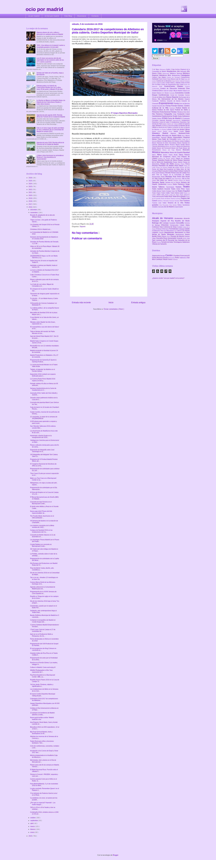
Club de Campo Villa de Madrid (172, 90)
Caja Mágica (162, 77)
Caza (173, 81)
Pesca (183, 164)
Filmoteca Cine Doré (183, 112)
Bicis (170, 75)
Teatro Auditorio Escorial (161, 189)
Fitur (154, 114)
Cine (188, 88)
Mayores (175, 133)
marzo (32, 826)
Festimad (173, 108)
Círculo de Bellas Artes (159, 97)
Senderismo (162, 184)
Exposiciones (166, 103)
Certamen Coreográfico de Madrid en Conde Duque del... (43, 621)
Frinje (175, 114)
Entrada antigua (138, 302)
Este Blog (68, 16)
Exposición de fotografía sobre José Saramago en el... (42, 450)
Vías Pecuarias (164, 205)
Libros (187, 129)
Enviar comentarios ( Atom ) (114, 309)
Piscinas (155, 165)
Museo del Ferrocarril (164, 148)
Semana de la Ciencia (173, 182)
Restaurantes (156, 176)
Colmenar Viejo (157, 227)
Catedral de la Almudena (164, 81)
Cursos (187, 95)
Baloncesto (166, 73)
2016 (30, 207)
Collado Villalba (185, 225)
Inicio (111, 302)
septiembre (34, 820)
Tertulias (177, 200)
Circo (161, 91)
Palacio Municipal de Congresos (171, 155)
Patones (164, 236)
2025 (30, 181)
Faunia (154, 106)
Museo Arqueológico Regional (179, 137)
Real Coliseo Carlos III (182, 171)
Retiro (163, 176)
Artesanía (183, 71)
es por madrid (33, 16)
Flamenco (160, 114)
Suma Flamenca (179, 184)
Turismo (186, 201)
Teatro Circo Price (178, 189)
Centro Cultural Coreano (182, 81)
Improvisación (177, 120)
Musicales (186, 150)
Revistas (169, 177)
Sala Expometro (177, 178)
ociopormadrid (178, 207)
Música (156, 152)
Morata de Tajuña (159, 234)
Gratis (175, 116)
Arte (178, 71)
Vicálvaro (175, 259)
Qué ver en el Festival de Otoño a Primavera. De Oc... (41, 635)
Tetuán (165, 259)
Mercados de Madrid (169, 135)
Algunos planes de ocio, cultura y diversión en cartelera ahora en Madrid (50, 33)
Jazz (154, 125)
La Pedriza (163, 129)
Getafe (187, 229)
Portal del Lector (174, 167)
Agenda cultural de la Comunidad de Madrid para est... (42, 588)
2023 (30, 186)
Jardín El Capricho (184, 124)
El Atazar (159, 229)
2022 (30, 189)
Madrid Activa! (157, 131)
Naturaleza (165, 152)
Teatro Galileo (165, 193)
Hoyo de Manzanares (167, 230)
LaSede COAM (172, 129)
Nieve (154, 154)
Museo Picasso (170, 144)
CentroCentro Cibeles (174, 86)
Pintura (187, 164)
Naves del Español (176, 152)
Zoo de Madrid (169, 207)
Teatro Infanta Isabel (177, 193)
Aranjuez (156, 221)
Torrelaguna (178, 242)
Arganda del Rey (167, 221)
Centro (169, 255)
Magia (187, 131)
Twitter (165, 203)
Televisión (166, 200)
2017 (30, 204)
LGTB (164, 125)
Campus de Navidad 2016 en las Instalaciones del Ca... (41, 531)
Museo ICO (171, 141)
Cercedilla (180, 223)
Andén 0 (169, 69)
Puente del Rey (185, 167)
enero (32, 832)
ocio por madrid (44, 9)
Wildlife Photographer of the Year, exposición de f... (41, 671)
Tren (181, 201)
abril (32, 823)
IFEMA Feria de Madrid (171, 118)
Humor (159, 118)
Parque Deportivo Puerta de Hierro (165, 160)
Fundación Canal (183, 114)
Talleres (162, 187)
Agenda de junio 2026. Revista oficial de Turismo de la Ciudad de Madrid (50, 143)
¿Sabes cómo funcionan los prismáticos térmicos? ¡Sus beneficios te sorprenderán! (50, 157)
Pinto (168, 236)
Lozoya (161, 232)
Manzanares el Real (182, 232)
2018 (30, 201)
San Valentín (169, 180)
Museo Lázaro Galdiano (182, 141)
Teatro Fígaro (156, 193)
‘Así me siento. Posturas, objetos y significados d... (41, 685)
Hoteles (154, 118)
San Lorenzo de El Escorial (163, 240)
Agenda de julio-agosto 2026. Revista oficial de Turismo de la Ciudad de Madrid (51, 116)
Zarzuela (161, 207)
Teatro (186, 186)
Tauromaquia (171, 187)
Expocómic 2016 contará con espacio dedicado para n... (43, 375)
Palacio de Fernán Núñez (167, 158)
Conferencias (164, 95)
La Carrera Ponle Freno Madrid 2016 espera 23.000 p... (42, 379)
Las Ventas (181, 129)
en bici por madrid (52, 16)
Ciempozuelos (175, 225)
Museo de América (171, 146)
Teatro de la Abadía (179, 196)
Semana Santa (158, 182)
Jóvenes (159, 125)
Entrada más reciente (81, 302)
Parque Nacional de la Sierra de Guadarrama (171, 161)
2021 (30, 192)
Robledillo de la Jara (183, 238)
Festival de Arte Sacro (166, 110)
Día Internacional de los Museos (171, 99)
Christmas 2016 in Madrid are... (40, 229)
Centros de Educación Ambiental (173, 88)
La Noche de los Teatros (164, 127)
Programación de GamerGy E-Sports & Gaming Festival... (43, 361)
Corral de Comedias (177, 95)
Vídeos (179, 205)
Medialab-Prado (184, 133)
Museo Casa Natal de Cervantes (165, 139)
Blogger (115, 855)
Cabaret (155, 77)
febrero (33, 829)
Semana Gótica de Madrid (181, 180)
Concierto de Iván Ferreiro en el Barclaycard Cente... (41, 502)
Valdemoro (186, 242)
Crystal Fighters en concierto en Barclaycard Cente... (41, 545)
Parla (159, 236)
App (173, 69)
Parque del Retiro (167, 164)
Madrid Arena (168, 131)
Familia (176, 103)
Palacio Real (177, 156)
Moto (184, 135)
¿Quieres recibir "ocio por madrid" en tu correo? (168, 278)
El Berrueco (165, 229)
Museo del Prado (177, 148)
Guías (180, 116)
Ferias (168, 106)
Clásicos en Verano (162, 93)
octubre (33, 818)
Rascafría (160, 238)
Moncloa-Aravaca (163, 258)
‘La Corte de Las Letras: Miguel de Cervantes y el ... (42, 285)
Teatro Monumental (158, 196)
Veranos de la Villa (176, 203)
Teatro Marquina (185, 194)
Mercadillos (157, 135)
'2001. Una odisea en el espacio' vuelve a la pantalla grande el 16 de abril (51, 46)
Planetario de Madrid (166, 165)
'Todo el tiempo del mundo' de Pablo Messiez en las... (42, 332)
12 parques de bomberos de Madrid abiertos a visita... (42, 713)
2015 (30, 836)
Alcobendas (179, 218)
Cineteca (155, 91)
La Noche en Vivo (178, 127)
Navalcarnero (180, 234)
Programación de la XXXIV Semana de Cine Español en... (43, 592)
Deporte (82, 226)
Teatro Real (168, 196)
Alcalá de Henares (163, 218)
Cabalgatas (185, 75)
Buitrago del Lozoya (160, 223)
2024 (30, 184)
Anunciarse (81, 16)
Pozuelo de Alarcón (178, 236)
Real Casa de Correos (166, 171)
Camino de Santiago (174, 77)
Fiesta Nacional (165, 112)
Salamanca (183, 257)
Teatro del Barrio (166, 198)
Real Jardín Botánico (158, 173)
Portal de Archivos (162, 167)
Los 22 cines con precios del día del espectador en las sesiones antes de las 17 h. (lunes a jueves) (50, 60)
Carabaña (172, 223)
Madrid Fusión (179, 131)
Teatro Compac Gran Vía (170, 191)
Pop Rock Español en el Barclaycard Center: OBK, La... (42, 676)
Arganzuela (156, 255)
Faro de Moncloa (184, 103)
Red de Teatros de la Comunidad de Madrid (173, 174)
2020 (30, 195)
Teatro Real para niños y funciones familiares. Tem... (42, 742)
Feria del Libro (161, 106)
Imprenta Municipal (166, 120)
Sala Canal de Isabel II (163, 178)
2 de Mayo (156, 69)
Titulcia (159, 242)
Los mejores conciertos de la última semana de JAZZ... (42, 526)
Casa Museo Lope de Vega (175, 79)
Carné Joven (163, 79)
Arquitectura (172, 71)
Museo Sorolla (181, 144)
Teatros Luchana (176, 198)
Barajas (162, 255)
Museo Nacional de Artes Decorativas (164, 143)
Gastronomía (167, 116)
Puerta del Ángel (158, 169)
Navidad (186, 152)
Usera (170, 259)
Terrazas (171, 200)
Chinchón (165, 225)
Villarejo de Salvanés (159, 244)
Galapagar (181, 229)
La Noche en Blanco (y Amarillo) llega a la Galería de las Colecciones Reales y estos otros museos (51, 102)
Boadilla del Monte (182, 221)
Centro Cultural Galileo (159, 82)
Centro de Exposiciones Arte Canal (172, 84)
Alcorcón (187, 218)
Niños (160, 155)
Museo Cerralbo (162, 141)
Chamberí (176, 255)
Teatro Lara (161, 194)
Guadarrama (156, 230)
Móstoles (171, 234)
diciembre (34, 210)
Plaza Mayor (179, 165)
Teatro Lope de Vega (172, 194)
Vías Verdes (173, 205)
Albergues (163, 69)
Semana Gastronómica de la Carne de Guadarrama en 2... (43, 389)
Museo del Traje (169, 150)
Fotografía (168, 114)
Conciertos (179, 93)
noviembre (34, 212)
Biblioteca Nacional (176, 73)
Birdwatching (176, 75)
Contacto (95, 16)
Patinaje (178, 164)
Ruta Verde (177, 177)
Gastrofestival (157, 116)
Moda (179, 135)
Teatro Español (184, 191)
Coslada (179, 227)
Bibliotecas (163, 75)
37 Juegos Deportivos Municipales (124, 113)
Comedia (172, 93)
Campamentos (185, 77)
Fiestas (174, 112)
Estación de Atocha (174, 101)
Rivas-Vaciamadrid (170, 238)
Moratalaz (172, 257)
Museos (179, 150)
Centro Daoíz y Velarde (173, 82)
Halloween (186, 116)
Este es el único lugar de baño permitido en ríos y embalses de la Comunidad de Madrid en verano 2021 (50, 129)
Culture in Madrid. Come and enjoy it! (42, 667)
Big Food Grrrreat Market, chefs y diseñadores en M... (41, 732)
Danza (169, 97)
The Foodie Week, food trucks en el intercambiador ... (42, 517)
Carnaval (155, 79)
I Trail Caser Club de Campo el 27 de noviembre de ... (42, 630)
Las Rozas (186, 230)
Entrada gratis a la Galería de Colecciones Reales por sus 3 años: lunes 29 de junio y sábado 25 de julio (49, 87)
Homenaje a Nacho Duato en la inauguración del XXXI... (41, 436)
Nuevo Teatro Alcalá (171, 154)
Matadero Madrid (161, 133)
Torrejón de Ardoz (167, 242)
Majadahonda (169, 232)
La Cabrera (178, 230)
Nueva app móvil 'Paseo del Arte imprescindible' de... (41, 512)
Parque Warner (178, 162)
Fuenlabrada (173, 229)
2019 (30, 198)
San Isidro (161, 180)
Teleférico (160, 200)
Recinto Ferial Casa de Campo (176, 173)
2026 (30, 178)
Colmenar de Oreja (170, 227)
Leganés (155, 232)
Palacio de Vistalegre (183, 158)
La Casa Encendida (172, 125)
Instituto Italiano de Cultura (170, 124)
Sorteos (170, 184)
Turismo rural (157, 203)
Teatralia (179, 187)
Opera (182, 155)
